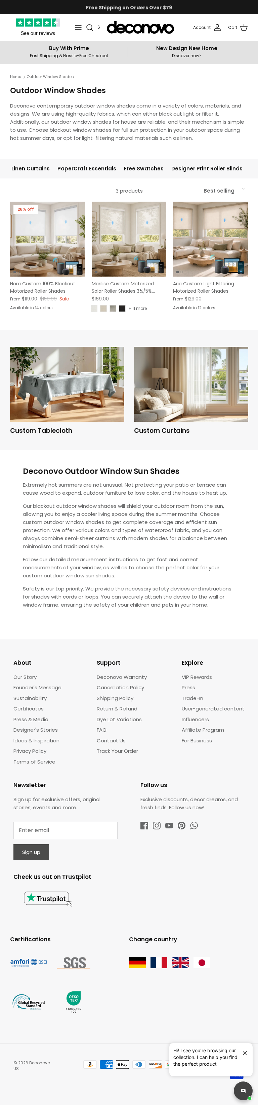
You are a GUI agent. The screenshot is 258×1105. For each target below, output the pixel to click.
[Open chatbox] (243, 1090)
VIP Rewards (197, 677)
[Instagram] (157, 825)
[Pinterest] (181, 825)
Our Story (25, 677)
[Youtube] (169, 825)
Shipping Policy (115, 698)
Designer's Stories (35, 729)
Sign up (31, 852)
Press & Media (30, 719)
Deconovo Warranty (122, 677)
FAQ (101, 729)
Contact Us (111, 740)
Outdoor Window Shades (50, 77)
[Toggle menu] (78, 27)
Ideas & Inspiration (36, 740)
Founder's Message (37, 687)
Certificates (28, 708)
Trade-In (192, 698)
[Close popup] (242, 1050)
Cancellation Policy (120, 687)
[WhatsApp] (194, 825)
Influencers (195, 719)
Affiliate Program (203, 729)
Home (15, 77)
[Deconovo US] (140, 27)
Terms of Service (34, 761)
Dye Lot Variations (119, 719)
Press (188, 687)
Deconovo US (31, 1065)
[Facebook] (144, 825)
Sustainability (30, 698)
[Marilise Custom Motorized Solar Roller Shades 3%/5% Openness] (129, 239)
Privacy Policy (29, 750)
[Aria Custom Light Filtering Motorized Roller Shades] (210, 239)
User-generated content (213, 708)
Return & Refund (117, 708)
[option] (67, 392)
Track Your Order (117, 750)
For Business (197, 740)
